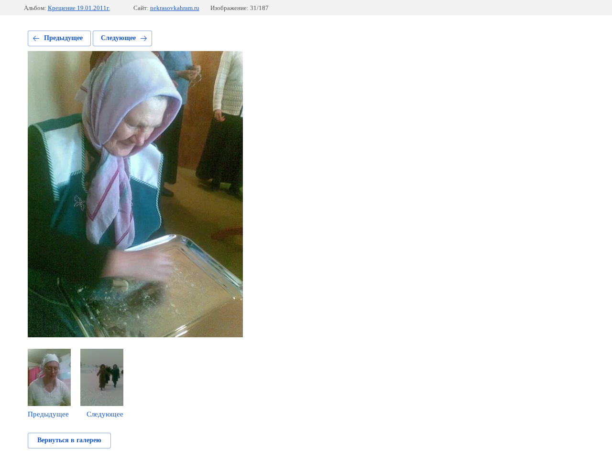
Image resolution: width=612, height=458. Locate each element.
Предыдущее (63, 38)
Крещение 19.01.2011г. (79, 7)
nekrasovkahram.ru (174, 7)
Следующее (118, 38)
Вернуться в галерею (69, 440)
